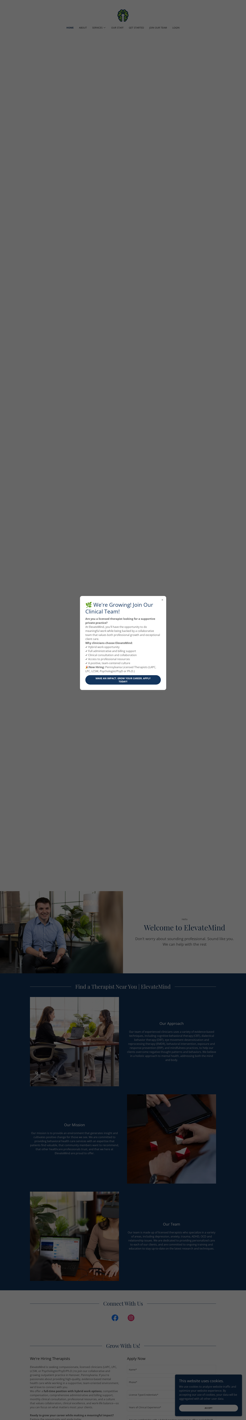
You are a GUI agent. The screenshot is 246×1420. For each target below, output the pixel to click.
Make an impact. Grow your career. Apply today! (123, 680)
